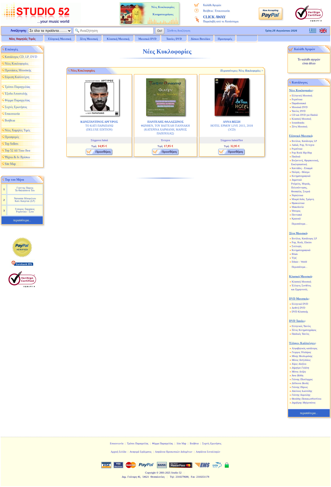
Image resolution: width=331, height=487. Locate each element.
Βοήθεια (208, 10)
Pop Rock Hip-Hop (302, 152)
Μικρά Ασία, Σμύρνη (303, 199)
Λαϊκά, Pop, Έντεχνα (303, 144)
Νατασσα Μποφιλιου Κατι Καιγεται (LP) (25, 199)
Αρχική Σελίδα (118, 451)
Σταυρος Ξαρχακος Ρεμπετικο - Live (25, 210)
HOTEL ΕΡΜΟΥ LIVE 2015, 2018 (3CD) (231, 125)
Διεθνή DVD (298, 307)
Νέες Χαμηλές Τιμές (22, 38)
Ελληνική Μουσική (302, 95)
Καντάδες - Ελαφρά (302, 168)
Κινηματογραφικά (301, 175)
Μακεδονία (298, 207)
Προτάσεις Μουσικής (18, 70)
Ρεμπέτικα (297, 99)
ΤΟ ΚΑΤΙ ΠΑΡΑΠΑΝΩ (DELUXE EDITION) (99, 125)
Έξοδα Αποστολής (16, 93)
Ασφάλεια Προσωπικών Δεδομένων (173, 451)
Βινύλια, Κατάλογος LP (304, 141)
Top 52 (17, 150)
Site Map (10, 164)
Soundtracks (298, 122)
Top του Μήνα (14, 179)
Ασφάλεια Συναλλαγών (208, 451)
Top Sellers (11, 144)
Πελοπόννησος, (299, 187)
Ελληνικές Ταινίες (301, 326)
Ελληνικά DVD (300, 303)
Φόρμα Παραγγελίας (17, 100)
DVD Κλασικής (300, 311)
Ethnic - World (299, 261)
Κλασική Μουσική (301, 118)
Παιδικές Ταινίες (300, 333)
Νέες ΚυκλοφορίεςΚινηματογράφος (163, 10)
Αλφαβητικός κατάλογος (304, 348)
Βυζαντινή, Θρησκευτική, (305, 160)
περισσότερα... (22, 220)
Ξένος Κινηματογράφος (304, 330)
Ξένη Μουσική (299, 126)
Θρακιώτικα (298, 203)
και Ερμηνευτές (299, 289)
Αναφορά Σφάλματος (141, 451)
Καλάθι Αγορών (212, 4)
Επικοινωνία (222, 10)
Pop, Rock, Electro (302, 242)
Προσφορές (225, 38)
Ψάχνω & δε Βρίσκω (17, 157)
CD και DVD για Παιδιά (305, 114)
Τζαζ (294, 257)
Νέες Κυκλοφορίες (16, 63)
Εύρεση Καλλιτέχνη (17, 77)
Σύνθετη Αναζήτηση (178, 30)
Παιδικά (296, 156)
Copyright (150, 472)
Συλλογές (297, 246)
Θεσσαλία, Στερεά (300, 191)
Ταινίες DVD (298, 111)
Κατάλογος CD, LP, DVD (21, 57)
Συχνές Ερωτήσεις (16, 107)
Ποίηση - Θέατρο (301, 172)
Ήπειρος (296, 210)
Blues (295, 254)
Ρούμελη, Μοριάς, (301, 183)
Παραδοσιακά (299, 103)
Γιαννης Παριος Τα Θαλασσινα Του (25, 189)
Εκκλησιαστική (299, 164)
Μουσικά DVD (299, 107)
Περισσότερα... (299, 223)
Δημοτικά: (297, 179)
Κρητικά (296, 218)
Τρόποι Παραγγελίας (17, 87)
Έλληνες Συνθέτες (301, 285)
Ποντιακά (297, 214)
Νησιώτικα (297, 195)
